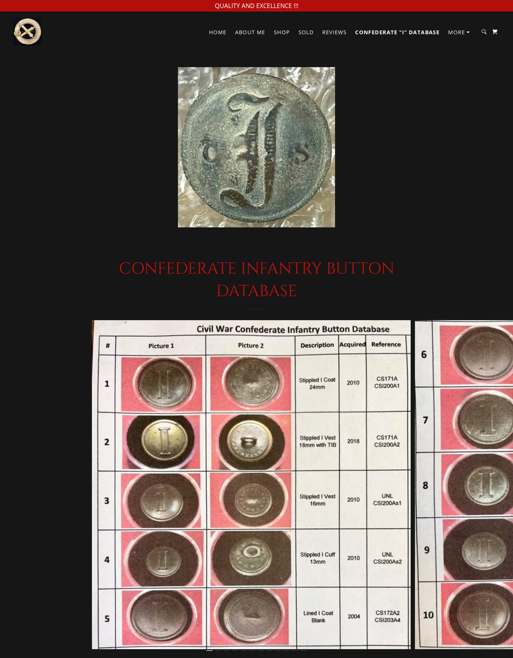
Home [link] (218, 32)
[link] (27, 31)
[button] (459, 32)
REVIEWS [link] (334, 32)
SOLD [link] (306, 32)
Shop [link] (282, 32)
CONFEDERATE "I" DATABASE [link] (397, 32)
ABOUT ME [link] (250, 32)
